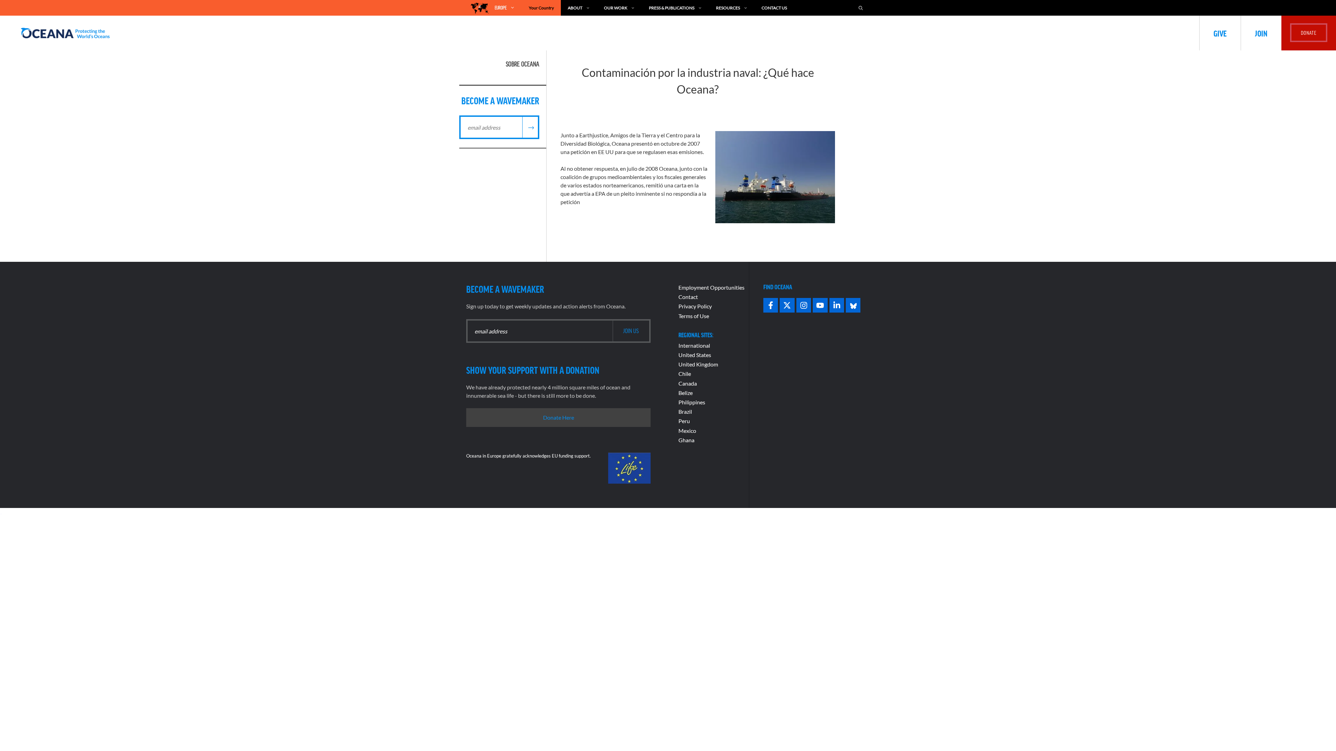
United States (694, 355)
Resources (728, 7)
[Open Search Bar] (861, 8)
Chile (684, 373)
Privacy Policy (695, 306)
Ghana (686, 440)
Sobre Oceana (522, 63)
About (575, 7)
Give (1220, 33)
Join (1261, 33)
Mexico (687, 430)
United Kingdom (698, 364)
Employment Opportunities (711, 287)
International (694, 345)
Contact (688, 296)
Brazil (685, 411)
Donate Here (558, 417)
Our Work (615, 7)
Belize (685, 392)
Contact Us (774, 7)
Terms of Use (693, 316)
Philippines (691, 402)
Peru (684, 421)
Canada (687, 383)
